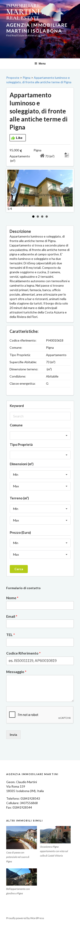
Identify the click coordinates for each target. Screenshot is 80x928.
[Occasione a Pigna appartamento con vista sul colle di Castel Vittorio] (55, 834)
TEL (10, 634)
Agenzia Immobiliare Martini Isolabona (37, 27)
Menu (42, 63)
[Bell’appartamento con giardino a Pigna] (21, 877)
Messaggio (16, 671)
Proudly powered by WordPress (25, 918)
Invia (13, 734)
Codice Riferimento (23, 653)
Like (19, 138)
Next (66, 190)
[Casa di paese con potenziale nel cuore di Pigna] (21, 837)
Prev (13, 190)
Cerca (18, 569)
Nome (12, 598)
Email (11, 616)
